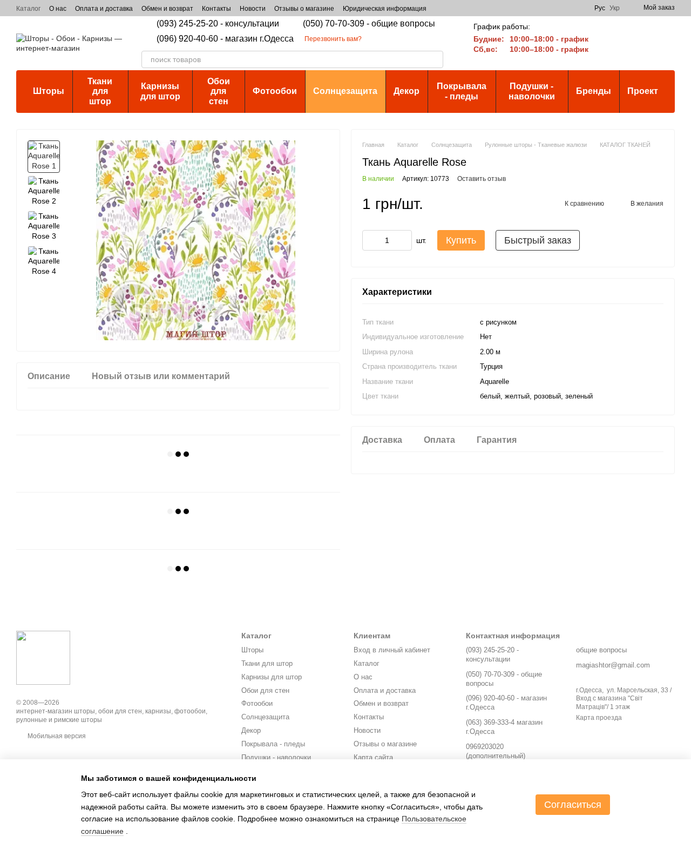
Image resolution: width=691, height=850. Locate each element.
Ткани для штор (99, 91)
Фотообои (275, 91)
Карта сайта (373, 757)
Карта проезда (599, 717)
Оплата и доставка (104, 8)
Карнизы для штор (160, 91)
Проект (642, 91)
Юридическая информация (384, 8)
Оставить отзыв (481, 179)
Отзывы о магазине (304, 8)
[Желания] (638, 43)
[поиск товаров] (434, 59)
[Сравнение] (610, 43)
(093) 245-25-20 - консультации (218, 23)
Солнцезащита (345, 91)
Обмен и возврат (167, 8)
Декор (406, 91)
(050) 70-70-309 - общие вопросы (369, 23)
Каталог (28, 8)
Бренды (593, 91)
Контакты (216, 8)
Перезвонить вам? (333, 39)
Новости (253, 8)
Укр (614, 8)
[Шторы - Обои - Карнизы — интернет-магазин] (43, 657)
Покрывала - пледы (461, 91)
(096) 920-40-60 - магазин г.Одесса (225, 39)
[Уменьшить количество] (370, 241)
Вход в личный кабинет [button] (392, 650)
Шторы (48, 91)
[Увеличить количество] (403, 241)
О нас (57, 8)
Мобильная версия (56, 736)
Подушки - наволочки (532, 91)
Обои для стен (218, 91)
